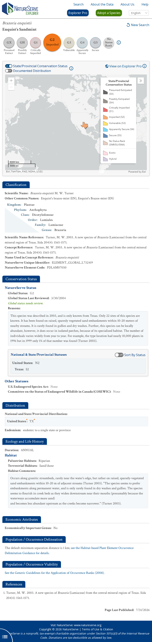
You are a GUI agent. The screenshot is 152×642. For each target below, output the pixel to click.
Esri (144, 171)
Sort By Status (134, 355)
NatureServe (71, 629)
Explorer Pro (77, 13)
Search (78, 4)
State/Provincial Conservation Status (40, 66)
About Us (127, 4)
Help (145, 4)
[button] (11, 80)
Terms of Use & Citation (97, 629)
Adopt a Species (109, 13)
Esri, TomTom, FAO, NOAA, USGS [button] (24, 171)
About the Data (102, 4)
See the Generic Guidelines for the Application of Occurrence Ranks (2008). (54, 573)
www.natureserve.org (87, 625)
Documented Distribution (32, 71)
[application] (76, 123)
